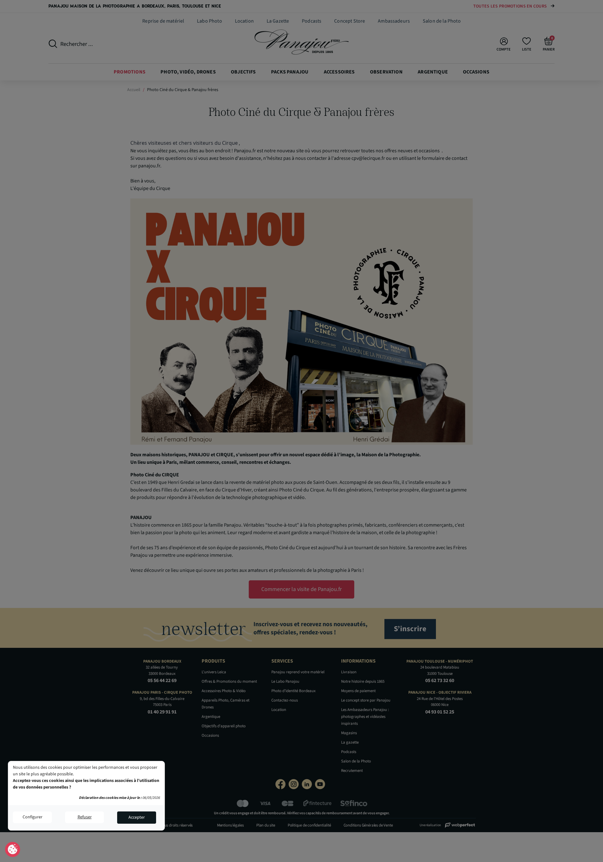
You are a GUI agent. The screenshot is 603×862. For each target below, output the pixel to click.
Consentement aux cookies (13, 849)
